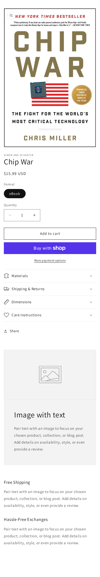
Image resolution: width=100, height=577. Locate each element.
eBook (14, 193)
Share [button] (14, 331)
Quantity (10, 205)
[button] (50, 275)
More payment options (50, 260)
